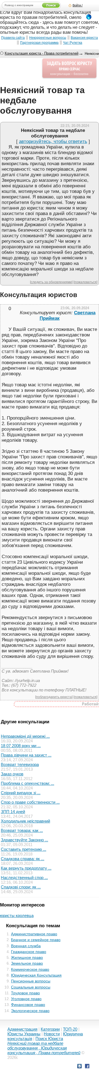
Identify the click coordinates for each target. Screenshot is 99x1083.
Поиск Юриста (49, 1038)
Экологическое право (30, 1010)
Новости (52, 1033)
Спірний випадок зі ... (20, 792)
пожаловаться (85, 282)
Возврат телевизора (20, 764)
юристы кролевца (17, 915)
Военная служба (26, 946)
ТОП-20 (70, 1029)
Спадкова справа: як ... (22, 858)
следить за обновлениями (51, 282)
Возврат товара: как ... (22, 830)
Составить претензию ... (23, 849)
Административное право (34, 934)
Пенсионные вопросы (30, 981)
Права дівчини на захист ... (26, 755)
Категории (50, 1029)
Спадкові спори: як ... (21, 887)
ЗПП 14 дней (13, 811)
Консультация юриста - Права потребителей (41, 53)
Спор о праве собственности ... (30, 802)
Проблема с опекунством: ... (27, 783)
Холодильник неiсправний (25, 821)
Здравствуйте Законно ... (24, 839)
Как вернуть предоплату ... (26, 868)
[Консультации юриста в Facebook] (87, 1066)
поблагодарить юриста (54, 697)
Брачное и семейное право (36, 940)
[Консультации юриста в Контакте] (79, 1066)
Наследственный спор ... (24, 877)
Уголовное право (26, 999)
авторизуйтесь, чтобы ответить (53, 141)
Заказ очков (12, 774)
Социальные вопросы (30, 987)
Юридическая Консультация (36, 975)
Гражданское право (28, 951)
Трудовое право (25, 993)
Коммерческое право (30, 969)
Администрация (22, 1029)
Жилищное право (27, 957)
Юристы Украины (23, 1033)
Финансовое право (28, 1004)
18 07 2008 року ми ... (21, 745)
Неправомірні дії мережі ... (25, 736)
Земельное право (27, 963)
